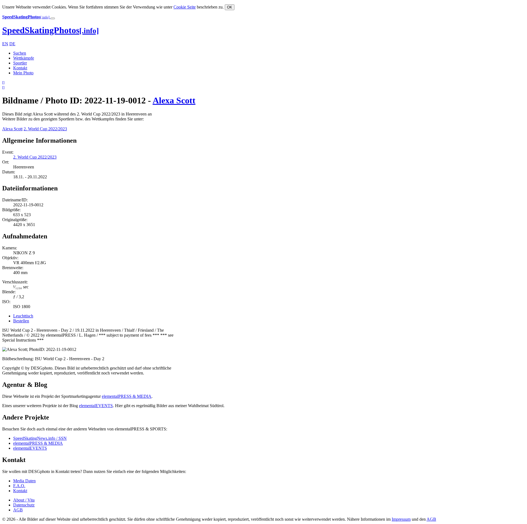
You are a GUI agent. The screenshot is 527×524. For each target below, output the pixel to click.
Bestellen (21, 321)
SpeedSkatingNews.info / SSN (40, 438)
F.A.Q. (19, 485)
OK (229, 7)
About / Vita (24, 500)
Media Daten (24, 480)
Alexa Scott (174, 100)
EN (5, 43)
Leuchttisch (23, 316)
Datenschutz (24, 505)
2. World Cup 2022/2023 (45, 128)
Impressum (401, 519)
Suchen (19, 53)
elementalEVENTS (96, 405)
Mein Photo (23, 73)
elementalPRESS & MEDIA (127, 396)
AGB (18, 510)
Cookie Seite (184, 7)
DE (12, 43)
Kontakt (20, 68)
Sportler (20, 63)
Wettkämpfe (23, 58)
